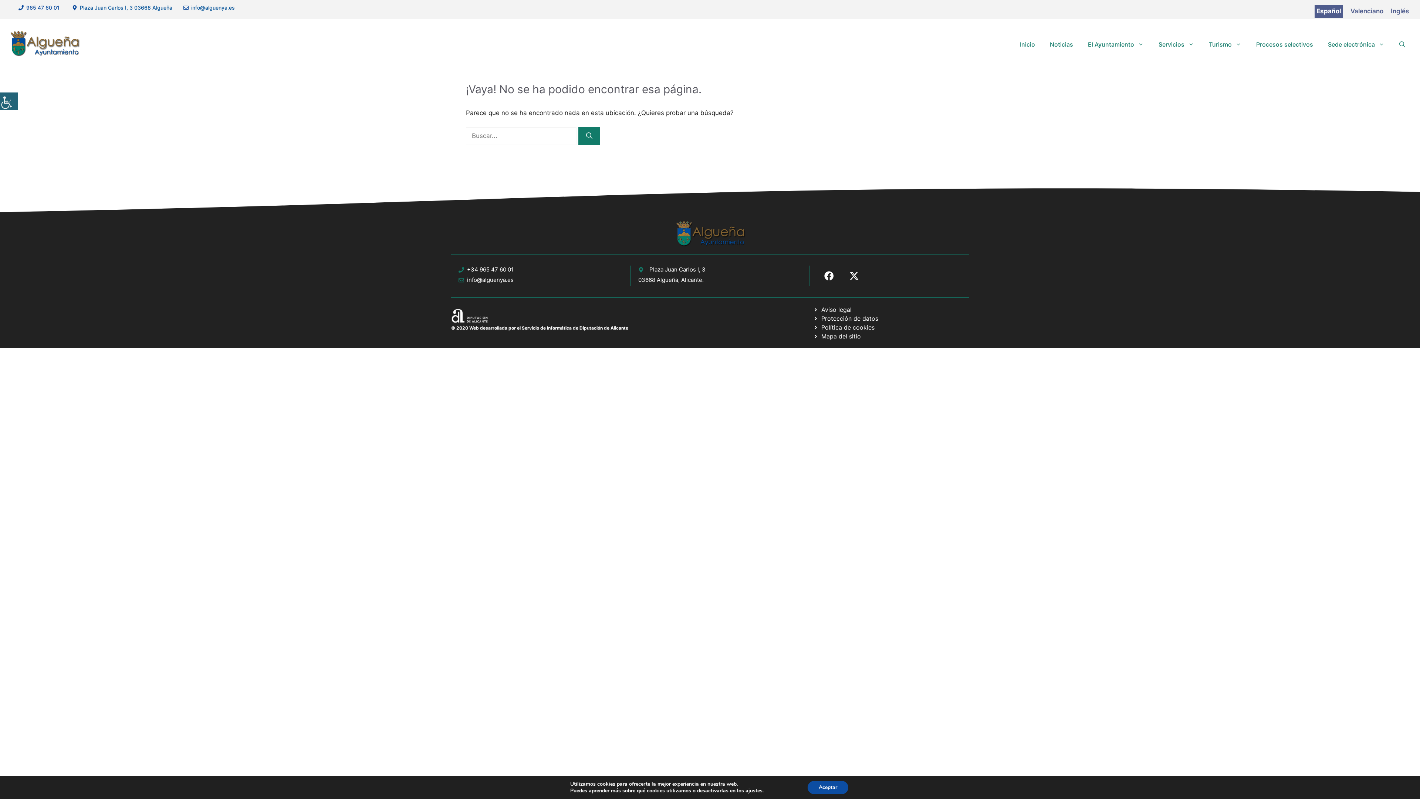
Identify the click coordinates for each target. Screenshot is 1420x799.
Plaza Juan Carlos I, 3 (677, 269)
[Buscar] (589, 136)
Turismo (1220, 44)
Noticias (1061, 44)
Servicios (1171, 44)
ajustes (754, 791)
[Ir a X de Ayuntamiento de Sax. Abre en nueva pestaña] (854, 276)
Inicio (1027, 44)
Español (1328, 11)
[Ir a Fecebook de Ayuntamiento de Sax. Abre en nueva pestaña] (829, 276)
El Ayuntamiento (1111, 44)
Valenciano (1366, 11)
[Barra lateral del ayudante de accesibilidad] (9, 101)
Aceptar (828, 787)
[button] (1402, 44)
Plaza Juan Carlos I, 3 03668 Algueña (126, 7)
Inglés (1400, 11)
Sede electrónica (1351, 44)
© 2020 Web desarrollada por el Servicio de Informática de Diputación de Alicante (539, 328)
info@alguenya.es (213, 7)
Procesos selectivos (1284, 44)
